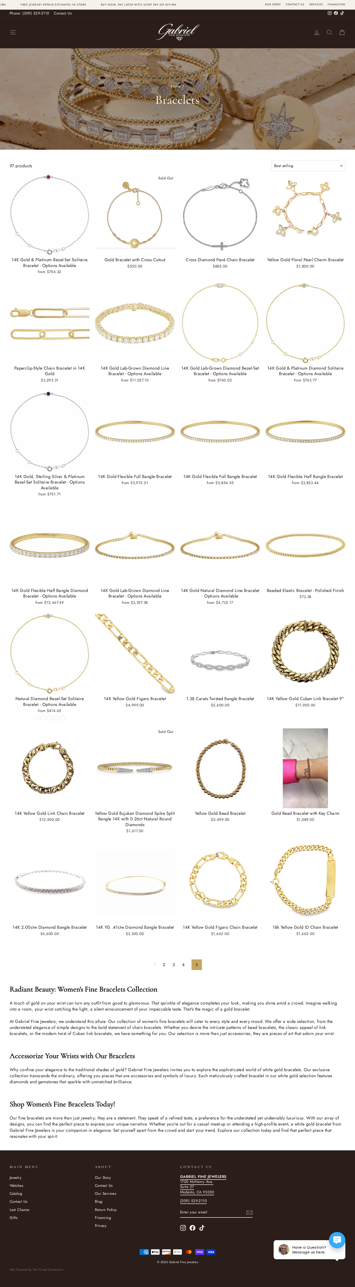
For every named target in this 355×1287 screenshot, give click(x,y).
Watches (16, 1185)
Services (316, 4)
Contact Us (295, 4)
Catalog (16, 1193)
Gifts (13, 1217)
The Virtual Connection (48, 1269)
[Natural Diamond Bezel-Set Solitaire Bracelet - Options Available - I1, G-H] (36, 718)
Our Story (273, 4)
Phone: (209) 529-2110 (29, 13)
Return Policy (106, 1209)
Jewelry (15, 1177)
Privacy (100, 1225)
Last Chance (19, 1209)
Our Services (105, 1193)
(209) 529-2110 (193, 1200)
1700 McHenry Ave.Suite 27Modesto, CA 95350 (203, 1184)
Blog (99, 1201)
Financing (336, 4)
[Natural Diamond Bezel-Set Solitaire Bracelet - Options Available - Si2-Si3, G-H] (56, 718)
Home (176, 86)
